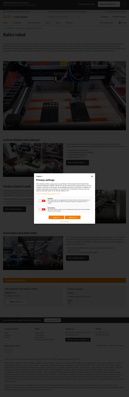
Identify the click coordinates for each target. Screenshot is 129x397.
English (38, 176)
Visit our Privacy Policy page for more (48, 194)
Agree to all (72, 217)
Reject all (56, 217)
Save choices (64, 221)
